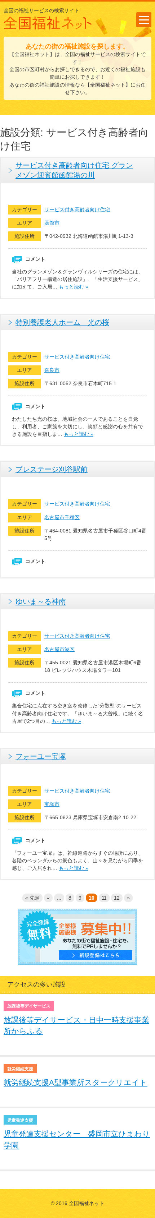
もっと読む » (73, 287)
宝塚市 (51, 804)
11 (104, 898)
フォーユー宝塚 (40, 756)
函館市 (51, 223)
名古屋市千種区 (62, 517)
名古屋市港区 (59, 649)
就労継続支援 (20, 1068)
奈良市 (51, 370)
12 (117, 898)
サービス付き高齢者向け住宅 (77, 209)
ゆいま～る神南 (40, 601)
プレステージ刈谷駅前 (51, 469)
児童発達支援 (20, 1120)
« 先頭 (32, 898)
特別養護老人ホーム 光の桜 (62, 322)
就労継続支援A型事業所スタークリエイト (75, 1082)
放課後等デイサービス (28, 1006)
